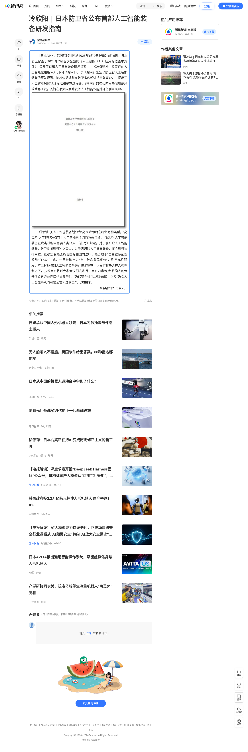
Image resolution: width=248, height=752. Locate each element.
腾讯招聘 (106, 725)
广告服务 (95, 725)
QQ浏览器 (129, 725)
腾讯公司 (86, 740)
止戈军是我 (35, 367)
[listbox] (90, 457)
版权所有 (95, 740)
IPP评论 (33, 455)
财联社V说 (46, 485)
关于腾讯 (34, 725)
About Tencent (48, 725)
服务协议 (62, 725)
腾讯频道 (140, 725)
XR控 (31, 572)
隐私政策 (73, 725)
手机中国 (34, 338)
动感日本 (34, 397)
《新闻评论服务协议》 (78, 614)
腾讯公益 (117, 725)
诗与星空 (34, 426)
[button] (209, 32)
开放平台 (84, 725)
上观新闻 (34, 602)
